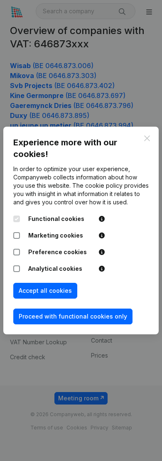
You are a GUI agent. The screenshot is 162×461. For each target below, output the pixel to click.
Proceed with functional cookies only (73, 316)
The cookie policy (97, 185)
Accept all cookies (45, 290)
